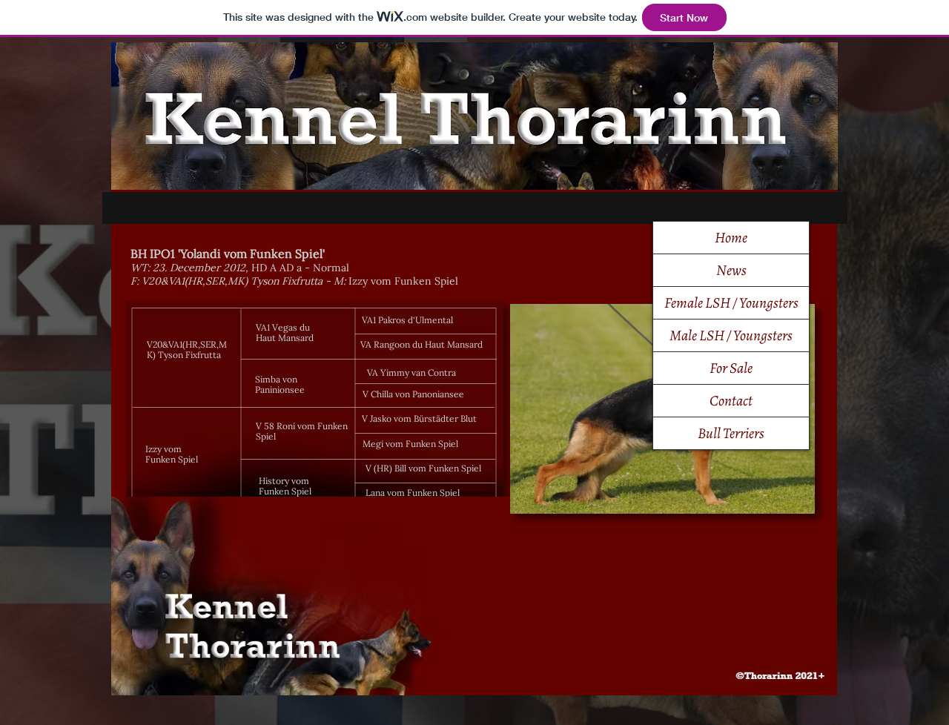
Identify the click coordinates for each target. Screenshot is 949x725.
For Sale (731, 368)
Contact (731, 401)
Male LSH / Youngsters (731, 335)
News (731, 270)
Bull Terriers (731, 433)
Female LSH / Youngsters (731, 303)
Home (731, 238)
